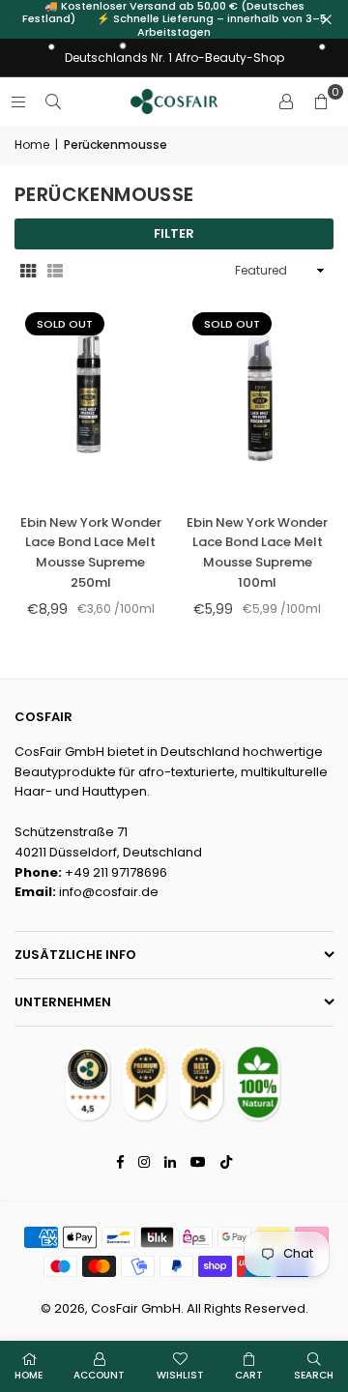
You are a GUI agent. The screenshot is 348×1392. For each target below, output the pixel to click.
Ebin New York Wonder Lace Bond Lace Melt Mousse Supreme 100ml (257, 552)
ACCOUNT (99, 1375)
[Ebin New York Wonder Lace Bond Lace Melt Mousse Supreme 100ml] (258, 400)
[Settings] (286, 101)
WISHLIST (180, 1375)
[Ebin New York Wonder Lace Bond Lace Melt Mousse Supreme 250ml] (90, 400)
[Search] (53, 101)
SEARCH (314, 1375)
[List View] (55, 271)
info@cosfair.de (109, 892)
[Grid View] (28, 271)
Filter (174, 233)
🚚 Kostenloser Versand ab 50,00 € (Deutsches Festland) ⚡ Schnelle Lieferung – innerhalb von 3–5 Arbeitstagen (174, 19)
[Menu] (18, 101)
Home (31, 144)
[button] (321, 101)
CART (249, 1375)
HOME (28, 1375)
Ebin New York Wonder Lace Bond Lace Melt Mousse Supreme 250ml (90, 552)
